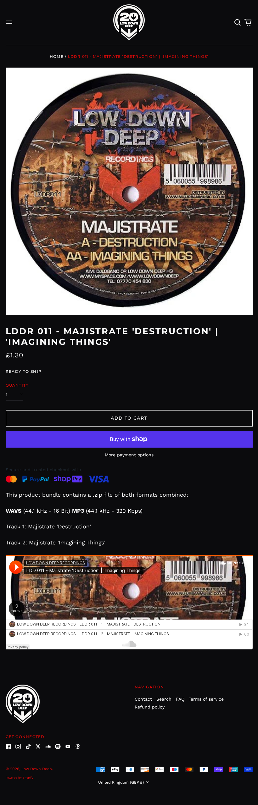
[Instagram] (18, 746)
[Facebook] (8, 746)
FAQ (180, 699)
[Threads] (78, 746)
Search (163, 699)
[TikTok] (28, 746)
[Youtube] (68, 746)
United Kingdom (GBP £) (121, 782)
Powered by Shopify (19, 777)
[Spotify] (58, 746)
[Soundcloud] (48, 746)
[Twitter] (38, 746)
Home (57, 56)
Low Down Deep (36, 769)
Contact (143, 699)
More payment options (129, 454)
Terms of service (206, 699)
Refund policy (150, 706)
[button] (238, 22)
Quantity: (18, 385)
